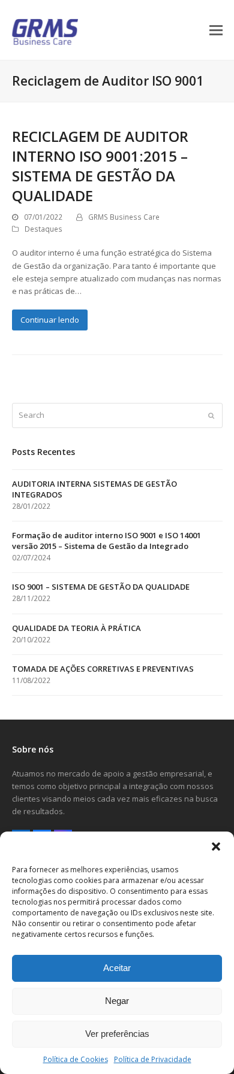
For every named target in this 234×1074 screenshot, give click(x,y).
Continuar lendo (49, 319)
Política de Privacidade (152, 1059)
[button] (216, 846)
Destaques (43, 229)
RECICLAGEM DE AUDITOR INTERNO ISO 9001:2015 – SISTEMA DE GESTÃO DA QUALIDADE (100, 165)
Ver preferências (117, 1034)
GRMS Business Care (124, 217)
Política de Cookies (75, 1059)
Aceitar (117, 968)
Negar (117, 1001)
